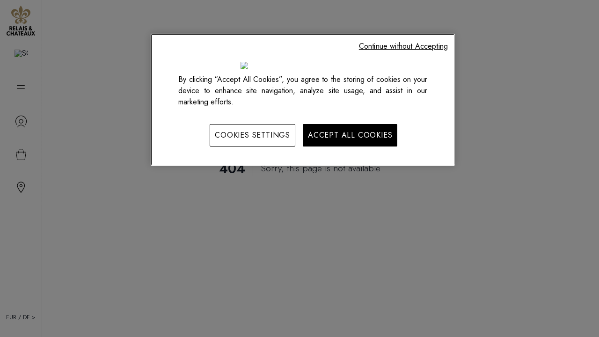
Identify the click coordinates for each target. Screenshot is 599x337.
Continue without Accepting (403, 46)
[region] (303, 100)
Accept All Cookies (350, 135)
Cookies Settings (252, 135)
